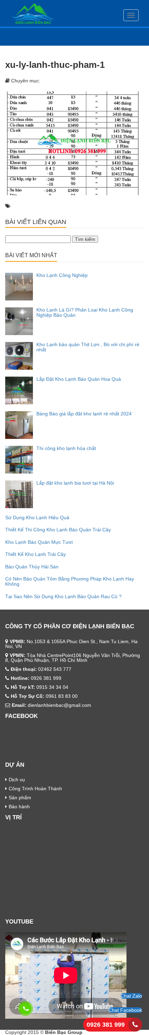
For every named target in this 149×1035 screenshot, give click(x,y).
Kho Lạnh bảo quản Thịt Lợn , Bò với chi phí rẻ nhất (87, 347)
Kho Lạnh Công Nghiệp (62, 275)
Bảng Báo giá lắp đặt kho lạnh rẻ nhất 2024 (84, 413)
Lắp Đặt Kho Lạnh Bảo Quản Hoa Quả (78, 379)
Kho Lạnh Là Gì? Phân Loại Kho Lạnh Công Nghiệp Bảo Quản (84, 312)
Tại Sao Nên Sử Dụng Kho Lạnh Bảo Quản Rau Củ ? (63, 596)
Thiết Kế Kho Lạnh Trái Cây (35, 554)
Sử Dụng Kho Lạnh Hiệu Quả (37, 517)
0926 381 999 (106, 1024)
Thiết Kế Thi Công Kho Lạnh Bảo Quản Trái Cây (58, 529)
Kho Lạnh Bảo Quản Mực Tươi (39, 542)
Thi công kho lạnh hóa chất (66, 448)
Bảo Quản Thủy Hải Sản (32, 566)
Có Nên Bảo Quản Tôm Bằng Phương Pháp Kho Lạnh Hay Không (69, 581)
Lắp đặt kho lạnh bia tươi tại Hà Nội (75, 483)
